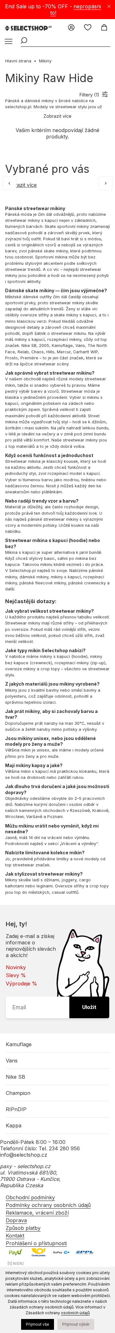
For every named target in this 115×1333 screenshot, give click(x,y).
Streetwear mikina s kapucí (36, 540)
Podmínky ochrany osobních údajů (48, 1205)
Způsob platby (23, 1228)
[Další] (105, 183)
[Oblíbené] (87, 28)
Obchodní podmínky (30, 1197)
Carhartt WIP (85, 351)
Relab (23, 351)
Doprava (16, 1220)
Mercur (64, 351)
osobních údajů (75, 1312)
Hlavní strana (18, 60)
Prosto (11, 358)
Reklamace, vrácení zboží (37, 1213)
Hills (50, 351)
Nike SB (28, 345)
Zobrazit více (21, 185)
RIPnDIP (16, 1109)
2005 (44, 345)
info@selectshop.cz (23, 1155)
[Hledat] (24, 41)
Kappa (13, 1125)
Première (29, 358)
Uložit (89, 1007)
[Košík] (104, 28)
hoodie (78, 540)
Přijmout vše (37, 1324)
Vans (80, 345)
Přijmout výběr (75, 1324)
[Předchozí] (9, 183)
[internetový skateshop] (28, 28)
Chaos (37, 351)
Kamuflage (62, 345)
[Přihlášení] (71, 28)
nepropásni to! (75, 9)
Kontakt (15, 1235)
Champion (18, 1093)
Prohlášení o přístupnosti (36, 1243)
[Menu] (8, 42)
